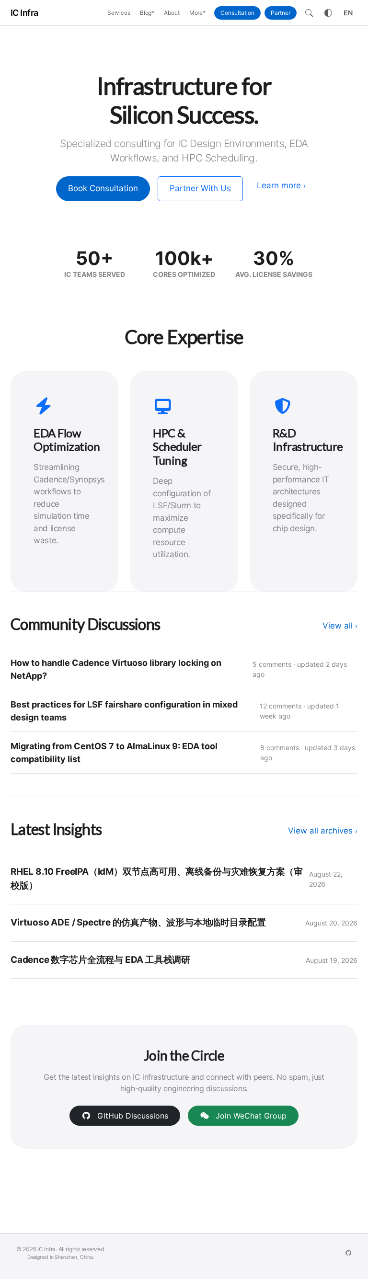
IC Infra (24, 13)
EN (348, 13)
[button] (155, 13)
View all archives (322, 830)
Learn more (281, 185)
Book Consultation (103, 188)
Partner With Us (200, 188)
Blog (146, 12)
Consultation (237, 12)
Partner (280, 12)
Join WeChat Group (250, 1115)
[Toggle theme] (328, 13)
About (171, 12)
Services (118, 12)
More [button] (196, 12)
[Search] (309, 13)
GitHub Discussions (131, 1115)
